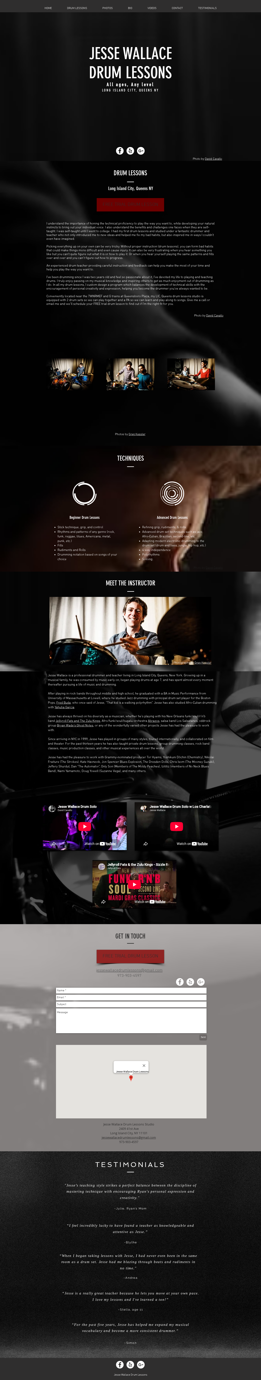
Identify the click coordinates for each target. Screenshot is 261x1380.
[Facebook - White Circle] (120, 151)
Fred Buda (63, 703)
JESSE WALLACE (130, 53)
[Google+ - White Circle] (141, 151)
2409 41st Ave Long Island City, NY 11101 (129, 1131)
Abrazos (153, 721)
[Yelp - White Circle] (130, 151)
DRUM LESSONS (130, 72)
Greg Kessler (137, 434)
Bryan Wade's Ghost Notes (75, 726)
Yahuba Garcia (64, 707)
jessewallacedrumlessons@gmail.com (129, 970)
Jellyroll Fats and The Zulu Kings (78, 721)
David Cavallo (213, 159)
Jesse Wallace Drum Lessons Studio (128, 1124)
